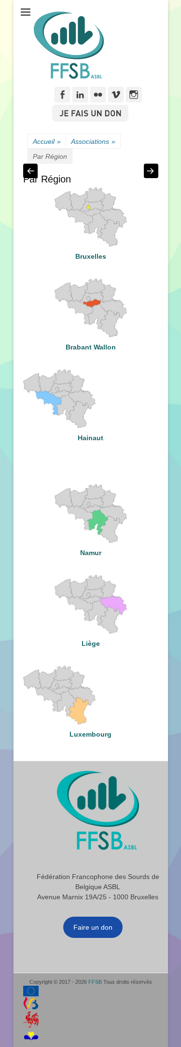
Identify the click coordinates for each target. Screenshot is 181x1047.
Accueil (47, 141)
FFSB (95, 982)
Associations (93, 141)
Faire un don (92, 927)
